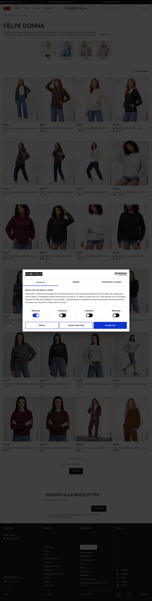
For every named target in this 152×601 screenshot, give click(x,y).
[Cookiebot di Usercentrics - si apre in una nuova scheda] (116, 274)
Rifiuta (42, 325)
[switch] (62, 315)
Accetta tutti (110, 325)
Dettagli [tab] (76, 282)
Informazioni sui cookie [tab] (111, 282)
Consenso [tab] (40, 282)
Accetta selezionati (76, 325)
